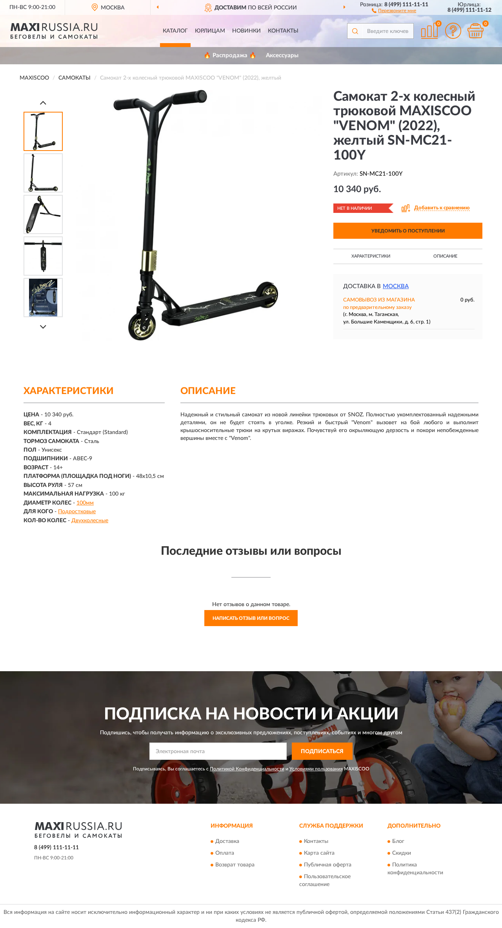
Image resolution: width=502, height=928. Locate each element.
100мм (85, 503)
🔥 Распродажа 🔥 (230, 55)
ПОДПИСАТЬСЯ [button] (322, 751)
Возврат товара (235, 865)
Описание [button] (445, 256)
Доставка (227, 841)
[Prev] (43, 102)
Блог (398, 841)
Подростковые (77, 511)
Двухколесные (89, 520)
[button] (394, 10)
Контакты (283, 31)
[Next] (43, 326)
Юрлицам (210, 31)
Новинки (246, 31)
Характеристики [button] (370, 256)
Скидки (401, 853)
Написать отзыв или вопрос (251, 618)
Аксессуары (282, 55)
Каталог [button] (175, 31)
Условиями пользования (316, 768)
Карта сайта (319, 853)
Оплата (224, 853)
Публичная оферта (327, 865)
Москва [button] (396, 286)
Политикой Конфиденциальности (247, 768)
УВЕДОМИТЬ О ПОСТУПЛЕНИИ (408, 231)
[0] (475, 31)
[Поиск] (355, 31)
